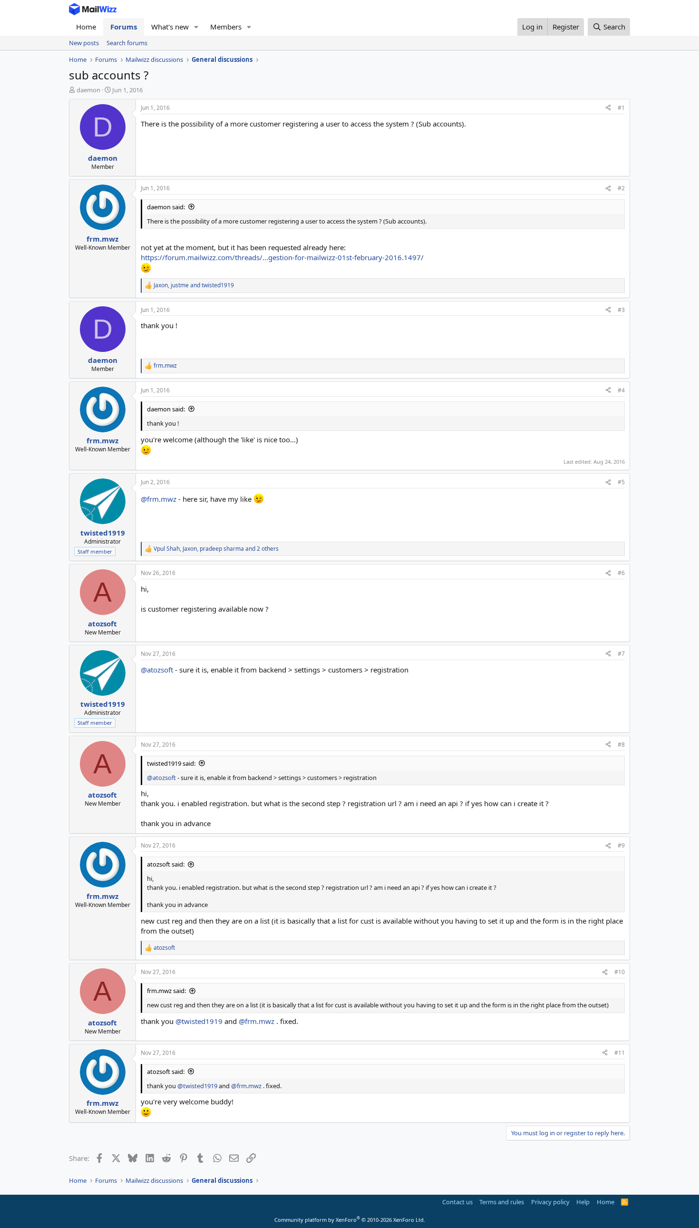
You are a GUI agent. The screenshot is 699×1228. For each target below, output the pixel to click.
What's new (170, 26)
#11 (619, 1053)
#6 (621, 573)
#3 (621, 310)
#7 (621, 654)
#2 (621, 188)
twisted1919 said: (171, 763)
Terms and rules (501, 1202)
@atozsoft (157, 669)
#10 (619, 972)
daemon (88, 90)
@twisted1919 (199, 1021)
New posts (84, 43)
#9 (621, 845)
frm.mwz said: (166, 990)
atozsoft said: (165, 864)
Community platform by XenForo (349, 1219)
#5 (621, 482)
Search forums (127, 43)
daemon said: (166, 207)
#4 (621, 390)
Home (86, 26)
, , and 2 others (216, 549)
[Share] (608, 108)
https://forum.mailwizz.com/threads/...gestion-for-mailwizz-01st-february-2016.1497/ (282, 257)
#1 (621, 108)
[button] (196, 27)
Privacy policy (550, 1202)
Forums (123, 26)
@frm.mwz (158, 499)
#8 (621, 745)
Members (226, 26)
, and (194, 285)
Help (583, 1202)
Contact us (457, 1202)
